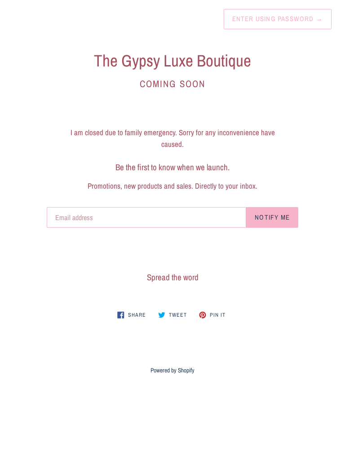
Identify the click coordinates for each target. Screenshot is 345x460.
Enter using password (277, 18)
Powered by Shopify (172, 370)
